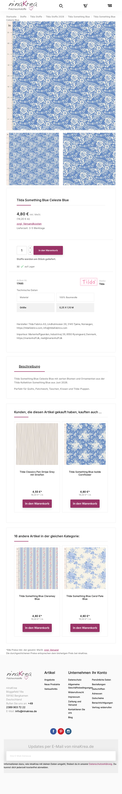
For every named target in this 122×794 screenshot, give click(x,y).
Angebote (49, 679)
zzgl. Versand (51, 649)
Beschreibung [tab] (29, 366)
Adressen (97, 693)
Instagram (68, 731)
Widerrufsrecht (76, 692)
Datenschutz (74, 679)
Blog (70, 717)
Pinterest (61, 731)
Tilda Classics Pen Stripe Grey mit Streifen (37, 473)
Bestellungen (98, 684)
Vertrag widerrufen (102, 707)
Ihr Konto (99, 673)
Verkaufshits (51, 689)
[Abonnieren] (111, 756)
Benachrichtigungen (102, 702)
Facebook (53, 731)
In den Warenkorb (48, 250)
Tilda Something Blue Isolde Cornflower (85, 473)
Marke (102, 280)
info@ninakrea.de (26, 711)
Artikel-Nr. (22, 280)
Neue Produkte (52, 684)
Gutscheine (98, 698)
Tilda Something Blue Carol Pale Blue (84, 597)
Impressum (74, 696)
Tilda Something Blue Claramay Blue (37, 597)
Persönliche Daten (101, 679)
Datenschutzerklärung (100, 764)
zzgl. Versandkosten (29, 223)
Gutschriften (98, 689)
